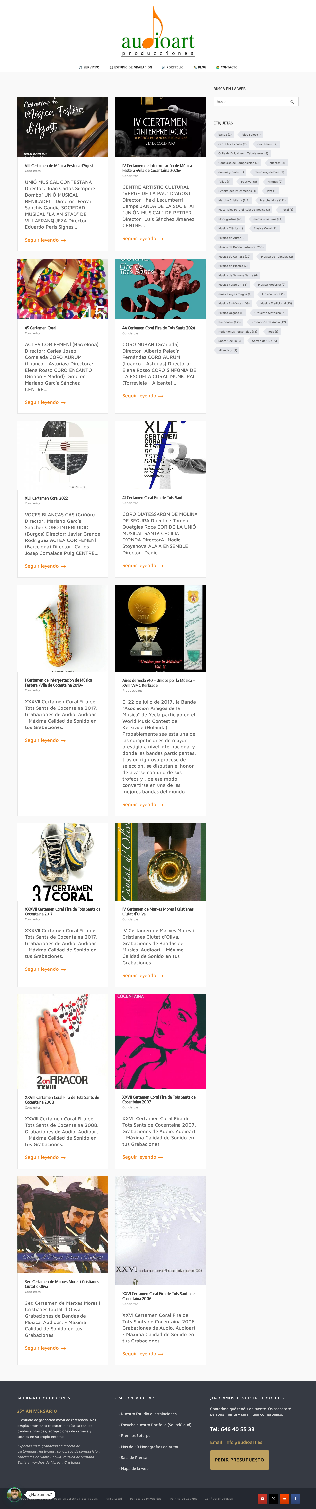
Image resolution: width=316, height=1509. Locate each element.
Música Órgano (230, 313)
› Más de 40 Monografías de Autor (148, 1446)
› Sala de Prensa (132, 1457)
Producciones (132, 690)
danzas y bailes (231, 172)
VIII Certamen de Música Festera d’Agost (59, 165)
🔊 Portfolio (173, 67)
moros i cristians (267, 219)
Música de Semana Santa (238, 275)
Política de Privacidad (146, 1498)
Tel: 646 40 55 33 (232, 1429)
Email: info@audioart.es (236, 1442)
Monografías (230, 219)
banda (225, 134)
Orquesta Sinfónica (269, 313)
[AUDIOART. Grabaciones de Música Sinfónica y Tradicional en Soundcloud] (284, 1499)
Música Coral (265, 228)
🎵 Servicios (89, 67)
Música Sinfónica (234, 303)
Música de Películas (277, 256)
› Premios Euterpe (134, 1435)
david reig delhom (269, 172)
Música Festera (232, 284)
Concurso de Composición (238, 163)
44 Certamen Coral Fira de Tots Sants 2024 (158, 327)
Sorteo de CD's (264, 341)
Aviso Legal (114, 1498)
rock (273, 331)
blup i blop (251, 134)
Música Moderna (271, 284)
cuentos (277, 163)
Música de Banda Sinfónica (241, 247)
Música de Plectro (233, 266)
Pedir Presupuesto (239, 1459)
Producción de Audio (269, 322)
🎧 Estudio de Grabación (130, 67)
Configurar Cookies (219, 1498)
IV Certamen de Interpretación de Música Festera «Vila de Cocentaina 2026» (157, 168)
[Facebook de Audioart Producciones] (295, 1499)
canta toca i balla (232, 144)
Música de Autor (231, 238)
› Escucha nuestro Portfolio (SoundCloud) (154, 1424)
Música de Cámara (234, 256)
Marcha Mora (273, 200)
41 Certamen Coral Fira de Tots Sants (153, 497)
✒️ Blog (199, 67)
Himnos (275, 181)
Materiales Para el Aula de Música (244, 209)
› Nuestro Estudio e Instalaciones (147, 1413)
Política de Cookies (183, 1498)
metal (287, 209)
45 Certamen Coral (40, 327)
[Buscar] (292, 102)
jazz (271, 191)
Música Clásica (230, 228)
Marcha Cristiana (233, 200)
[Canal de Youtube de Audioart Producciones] (262, 1499)
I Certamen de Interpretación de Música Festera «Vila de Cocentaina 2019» (58, 683)
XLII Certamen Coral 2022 (46, 498)
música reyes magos (234, 294)
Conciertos (33, 171)
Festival (249, 181)
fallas (224, 181)
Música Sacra (273, 294)
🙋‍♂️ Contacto (226, 67)
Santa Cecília (229, 341)
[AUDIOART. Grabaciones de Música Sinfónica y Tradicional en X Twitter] (273, 1499)
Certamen (267, 144)
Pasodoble (229, 322)
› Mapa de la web (133, 1468)
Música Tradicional (276, 303)
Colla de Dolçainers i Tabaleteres (243, 153)
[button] (14, 1494)
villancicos (227, 350)
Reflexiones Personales (237, 331)
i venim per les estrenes (237, 191)
